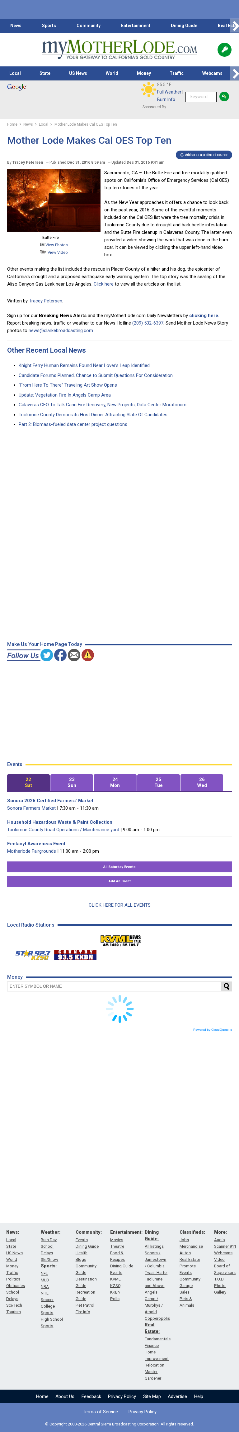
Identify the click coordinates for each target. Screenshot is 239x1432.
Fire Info (83, 1311)
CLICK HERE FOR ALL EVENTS (120, 905)
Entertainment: (126, 1232)
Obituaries (15, 1285)
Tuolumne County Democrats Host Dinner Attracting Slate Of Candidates (93, 414)
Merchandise (191, 1246)
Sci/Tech (14, 1305)
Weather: (50, 1232)
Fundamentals (158, 1339)
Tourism (13, 1311)
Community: (89, 1232)
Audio (219, 1239)
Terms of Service (100, 1412)
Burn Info (166, 99)
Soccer (47, 1299)
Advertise (177, 1396)
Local (15, 73)
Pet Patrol (85, 1305)
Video (219, 1259)
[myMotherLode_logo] (119, 49)
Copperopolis (157, 1318)
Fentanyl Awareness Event (36, 843)
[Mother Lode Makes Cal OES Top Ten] (54, 230)
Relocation (154, 1365)
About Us (64, 1396)
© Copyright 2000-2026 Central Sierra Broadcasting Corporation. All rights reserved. (119, 1424)
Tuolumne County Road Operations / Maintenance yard (63, 829)
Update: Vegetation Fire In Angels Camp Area (65, 395)
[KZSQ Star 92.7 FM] (30, 953)
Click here (104, 284)
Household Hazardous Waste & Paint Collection (59, 822)
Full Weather (169, 91)
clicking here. (204, 315)
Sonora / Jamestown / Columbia (155, 1259)
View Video (57, 252)
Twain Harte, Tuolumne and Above (156, 1279)
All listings (154, 1246)
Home (42, 1396)
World (112, 73)
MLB (45, 1280)
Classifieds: (192, 1232)
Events (82, 1239)
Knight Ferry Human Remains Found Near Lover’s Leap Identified (84, 365)
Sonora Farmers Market (31, 808)
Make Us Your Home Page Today (44, 644)
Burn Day (49, 1239)
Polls (115, 1298)
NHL (45, 1293)
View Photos (56, 245)
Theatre (117, 1246)
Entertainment (135, 25)
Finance (152, 1345)
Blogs (81, 1259)
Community (89, 25)
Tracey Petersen (45, 301)
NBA (45, 1286)
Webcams (212, 73)
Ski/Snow (49, 1259)
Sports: (49, 1266)
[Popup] (225, 50)
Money (144, 73)
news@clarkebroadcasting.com (61, 330)
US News (78, 73)
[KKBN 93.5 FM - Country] (75, 953)
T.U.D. (219, 1279)
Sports (49, 25)
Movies (116, 1239)
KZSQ (115, 1285)
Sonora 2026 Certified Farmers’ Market (50, 800)
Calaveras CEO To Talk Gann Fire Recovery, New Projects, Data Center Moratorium (102, 404)
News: (12, 1232)
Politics (13, 1279)
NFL (44, 1273)
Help (198, 1396)
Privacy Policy (122, 1396)
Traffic (177, 73)
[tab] (28, 782)
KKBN (115, 1292)
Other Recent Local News (46, 350)
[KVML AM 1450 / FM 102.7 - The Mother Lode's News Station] (121, 939)
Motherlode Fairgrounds (31, 851)
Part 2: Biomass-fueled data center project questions (73, 424)
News (15, 25)
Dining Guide (184, 25)
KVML (115, 1279)
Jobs (184, 1239)
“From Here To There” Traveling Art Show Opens (68, 385)
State (45, 73)
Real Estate (190, 1259)
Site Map (152, 1396)
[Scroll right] (234, 26)
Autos (185, 1253)
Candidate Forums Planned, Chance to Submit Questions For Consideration (96, 375)
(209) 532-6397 (147, 323)
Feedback (91, 1396)
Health (81, 1253)
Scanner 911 (225, 1246)
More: (220, 1232)
